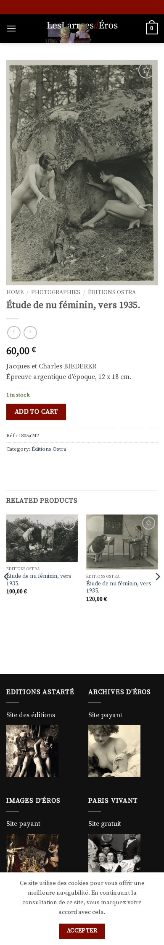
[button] (11, 28)
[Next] (157, 593)
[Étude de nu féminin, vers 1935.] (42, 538)
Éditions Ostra (112, 292)
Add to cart (36, 412)
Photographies (55, 292)
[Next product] (13, 332)
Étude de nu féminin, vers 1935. (38, 580)
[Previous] (7, 593)
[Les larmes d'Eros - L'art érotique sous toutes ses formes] (82, 28)
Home (15, 292)
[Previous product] (30, 332)
